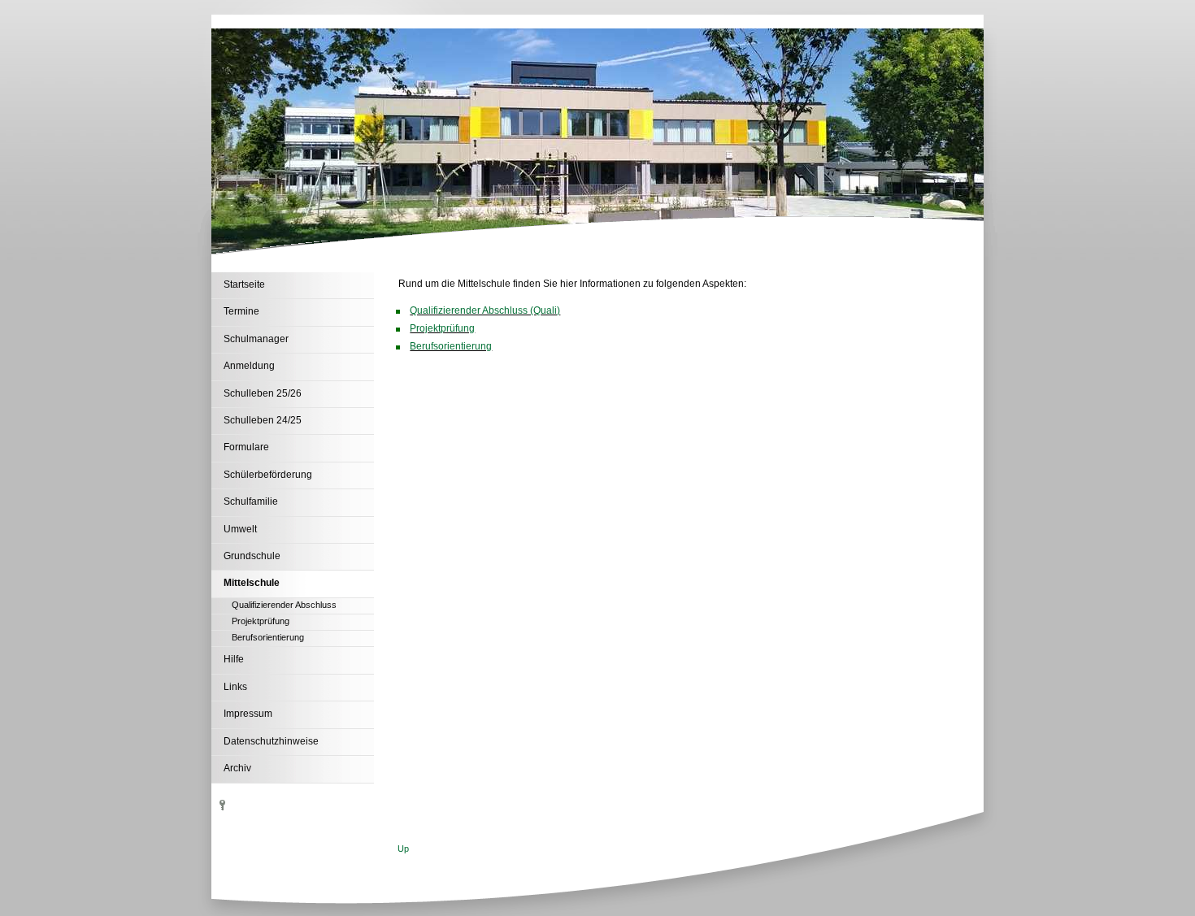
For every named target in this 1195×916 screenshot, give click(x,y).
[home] (200, 22)
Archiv (237, 768)
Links (235, 686)
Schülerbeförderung (268, 474)
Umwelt (240, 529)
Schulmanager (256, 339)
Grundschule (252, 556)
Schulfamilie (251, 501)
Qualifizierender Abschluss (284, 605)
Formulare (246, 447)
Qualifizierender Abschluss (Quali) (485, 310)
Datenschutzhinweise (271, 741)
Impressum (248, 713)
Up (403, 848)
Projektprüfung (260, 621)
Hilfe (234, 659)
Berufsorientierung (268, 637)
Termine (241, 311)
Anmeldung (249, 365)
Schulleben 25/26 (263, 393)
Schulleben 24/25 (263, 420)
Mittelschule (252, 582)
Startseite (244, 284)
